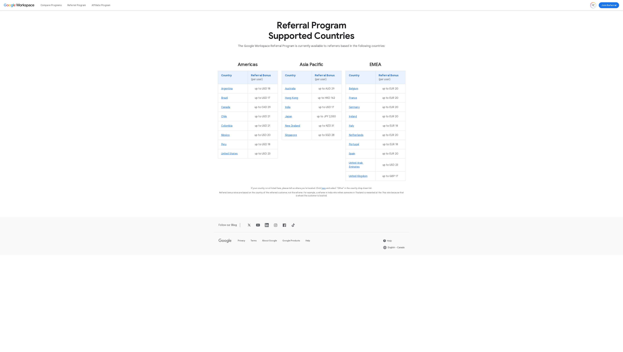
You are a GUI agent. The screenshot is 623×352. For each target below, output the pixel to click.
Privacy (241, 240)
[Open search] (593, 5)
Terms (254, 240)
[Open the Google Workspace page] (19, 5)
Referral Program (76, 5)
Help (308, 240)
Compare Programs (51, 5)
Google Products (291, 240)
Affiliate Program (101, 5)
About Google (269, 240)
